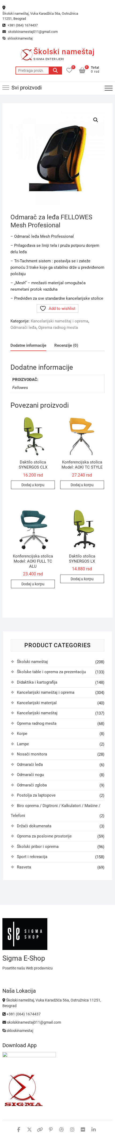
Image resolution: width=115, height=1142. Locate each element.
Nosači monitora (32, 754)
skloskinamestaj (20, 38)
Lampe (23, 744)
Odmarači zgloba (32, 785)
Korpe (22, 733)
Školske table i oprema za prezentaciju (51, 671)
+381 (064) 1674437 (22, 25)
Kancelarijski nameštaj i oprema (59, 321)
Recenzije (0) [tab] (66, 345)
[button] (96, 120)
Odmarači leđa (23, 327)
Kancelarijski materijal (37, 702)
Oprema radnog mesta (58, 327)
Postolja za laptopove (36, 795)
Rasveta (24, 867)
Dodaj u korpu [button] (32, 485)
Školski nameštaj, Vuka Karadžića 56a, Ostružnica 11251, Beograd (40, 16)
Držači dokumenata (34, 826)
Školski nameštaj (64, 51)
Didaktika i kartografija (37, 682)
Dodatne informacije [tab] (28, 345)
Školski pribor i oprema (38, 846)
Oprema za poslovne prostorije (44, 836)
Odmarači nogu (30, 774)
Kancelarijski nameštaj (37, 713)
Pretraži (55, 71)
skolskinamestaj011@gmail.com (32, 32)
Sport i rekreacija (32, 856)
